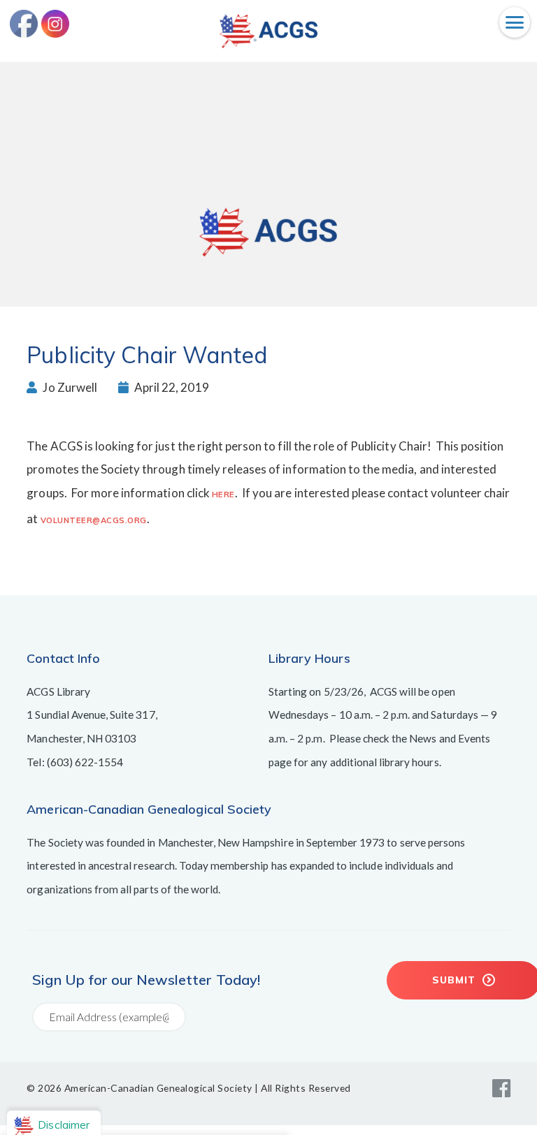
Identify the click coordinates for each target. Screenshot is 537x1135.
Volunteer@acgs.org (94, 520)
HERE (223, 494)
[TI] (268, 43)
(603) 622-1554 (85, 762)
